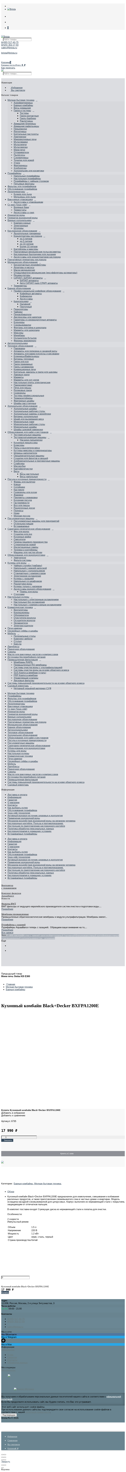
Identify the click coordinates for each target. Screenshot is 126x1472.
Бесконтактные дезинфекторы (30, 264)
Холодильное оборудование (22, 406)
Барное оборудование (19, 288)
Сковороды (20, 393)
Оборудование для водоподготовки (26, 555)
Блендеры (19, 322)
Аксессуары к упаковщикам (28, 202)
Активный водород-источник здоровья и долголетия (35, 815)
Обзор (10, 1191)
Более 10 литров (28, 246)
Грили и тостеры (22, 110)
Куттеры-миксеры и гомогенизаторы (33, 450)
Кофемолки (26, 296)
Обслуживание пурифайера (22, 189)
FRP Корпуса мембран (26, 675)
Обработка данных (17, 1362)
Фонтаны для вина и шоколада (30, 327)
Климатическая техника (20, 607)
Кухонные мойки (22, 536)
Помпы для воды (29, 591)
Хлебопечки (20, 168)
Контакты (13, 805)
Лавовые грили (22, 374)
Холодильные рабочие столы (29, 411)
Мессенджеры (8, 1370)
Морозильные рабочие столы (29, 424)
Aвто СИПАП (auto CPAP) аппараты (39, 283)
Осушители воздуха (24, 620)
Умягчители (20, 557)
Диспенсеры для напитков (27, 317)
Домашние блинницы (25, 123)
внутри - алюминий (45, 938)
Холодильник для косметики (29, 170)
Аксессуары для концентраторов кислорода (37, 257)
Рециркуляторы (22, 275)
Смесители (20, 539)
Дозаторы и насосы (24, 267)
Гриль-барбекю (28, 118)
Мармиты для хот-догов (26, 379)
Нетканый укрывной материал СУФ (32, 688)
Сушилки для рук (23, 534)
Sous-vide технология (19, 813)
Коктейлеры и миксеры (26, 249)
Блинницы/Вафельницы (26, 356)
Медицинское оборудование (23, 262)
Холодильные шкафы (25, 408)
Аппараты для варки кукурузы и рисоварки (36, 353)
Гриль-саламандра (23, 366)
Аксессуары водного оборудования (32, 589)
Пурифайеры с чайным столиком (31, 181)
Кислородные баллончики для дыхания (35, 254)
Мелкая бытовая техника (21, 100)
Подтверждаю (9, 1415)
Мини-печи (19, 149)
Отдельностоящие (23, 523)
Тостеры (24, 113)
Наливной (25, 304)
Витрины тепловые (24, 359)
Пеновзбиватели (22, 314)
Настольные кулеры (18, 597)
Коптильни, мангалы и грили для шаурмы (35, 372)
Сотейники (19, 487)
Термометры (20, 285)
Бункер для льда (23, 194)
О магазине (14, 802)
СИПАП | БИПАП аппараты (28, 278)
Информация (14, 797)
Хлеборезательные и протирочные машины (37, 461)
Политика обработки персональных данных (31, 828)
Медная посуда (22, 515)
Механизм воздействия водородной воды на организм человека (41, 820)
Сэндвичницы (21, 157)
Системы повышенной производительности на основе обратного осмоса (46, 683)
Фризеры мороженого (25, 340)
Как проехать (8, 67)
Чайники (18, 312)
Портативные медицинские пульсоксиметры (37, 251)
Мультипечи (20, 144)
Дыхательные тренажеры (27, 233)
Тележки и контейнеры (25, 549)
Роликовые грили (23, 390)
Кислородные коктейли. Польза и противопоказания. (35, 823)
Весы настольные (29, 474)
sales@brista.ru (9, 47)
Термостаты (20, 210)
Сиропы (12, 651)
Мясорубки (20, 466)
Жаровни (18, 495)
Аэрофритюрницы (23, 102)
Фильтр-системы (22, 560)
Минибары (19, 335)
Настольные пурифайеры (27, 178)
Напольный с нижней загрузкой (30, 568)
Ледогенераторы (16, 191)
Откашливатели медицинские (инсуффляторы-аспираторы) (45, 272)
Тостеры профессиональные (29, 395)
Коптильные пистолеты (26, 134)
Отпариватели (21, 152)
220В (4, 935)
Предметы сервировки (25, 497)
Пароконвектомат (23, 385)
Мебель (12, 633)
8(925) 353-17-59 (9, 45)
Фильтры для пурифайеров (22, 186)
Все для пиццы (22, 505)
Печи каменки (15, 628)
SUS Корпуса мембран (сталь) (30, 672)
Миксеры (18, 332)
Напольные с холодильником (29, 570)
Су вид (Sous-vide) (17, 204)
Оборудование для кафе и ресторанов (28, 432)
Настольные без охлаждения (29, 602)
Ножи (16, 513)
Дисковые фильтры (24, 680)
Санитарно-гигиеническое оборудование (29, 529)
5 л (8, 935)
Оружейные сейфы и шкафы (23, 630)
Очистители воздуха (25, 617)
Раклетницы (26, 121)
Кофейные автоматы (31, 293)
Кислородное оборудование (22, 230)
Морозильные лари (24, 421)
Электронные (21, 225)
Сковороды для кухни (25, 492)
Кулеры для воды (17, 563)
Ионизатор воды (16, 215)
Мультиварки (21, 142)
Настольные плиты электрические (32, 382)
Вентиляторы (21, 610)
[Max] (9, 1376)
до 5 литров (26, 241)
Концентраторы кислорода (28, 236)
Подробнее (7, 909)
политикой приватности (37, 1412)
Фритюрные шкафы (24, 400)
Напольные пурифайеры (27, 176)
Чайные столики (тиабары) (28, 565)
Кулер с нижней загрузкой (36, 935)
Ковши (17, 484)
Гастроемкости (21, 502)
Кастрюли (19, 489)
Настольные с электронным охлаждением (36, 599)
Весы (16, 471)
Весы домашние (22, 108)
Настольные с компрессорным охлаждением (37, 604)
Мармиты (19, 377)
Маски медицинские (24, 270)
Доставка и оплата (17, 794)
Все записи (7, 932)
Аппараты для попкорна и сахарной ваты (35, 351)
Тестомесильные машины (27, 434)
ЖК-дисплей (16, 935)
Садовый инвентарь (18, 685)
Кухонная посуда (23, 500)
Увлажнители (21, 623)
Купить (5, 1292)
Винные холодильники (19, 220)
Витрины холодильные (26, 416)
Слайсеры (19, 463)
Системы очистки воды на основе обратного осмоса (41, 670)
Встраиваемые (21, 526)
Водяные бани (21, 207)
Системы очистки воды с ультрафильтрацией (38, 667)
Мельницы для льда (24, 196)
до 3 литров (26, 238)
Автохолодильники (18, 343)
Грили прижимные (23, 364)
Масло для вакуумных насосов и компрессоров (33, 654)
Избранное (16, 87)
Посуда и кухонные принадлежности (27, 479)
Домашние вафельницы (26, 126)
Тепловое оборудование (20, 346)
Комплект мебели (23, 638)
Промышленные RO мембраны (30, 664)
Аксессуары (26, 298)
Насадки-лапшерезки (31, 440)
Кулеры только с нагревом (28, 586)
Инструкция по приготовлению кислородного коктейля (36, 826)
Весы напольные (29, 476)
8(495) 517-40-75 (9, 42)
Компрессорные (22, 223)
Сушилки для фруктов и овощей (31, 458)
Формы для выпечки (24, 481)
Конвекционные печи (25, 369)
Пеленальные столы (25, 636)
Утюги (17, 162)
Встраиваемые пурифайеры (22, 834)
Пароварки (19, 348)
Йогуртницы (20, 131)
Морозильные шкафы (25, 427)
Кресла (17, 644)
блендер (79, 935)
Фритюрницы (20, 165)
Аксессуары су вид (24, 212)
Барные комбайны (23, 105)
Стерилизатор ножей (25, 544)
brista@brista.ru (9, 53)
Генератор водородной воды (23, 217)
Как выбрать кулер (18, 807)
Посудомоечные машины (21, 518)
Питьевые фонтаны (24, 183)
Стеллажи (19, 594)
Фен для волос (21, 531)
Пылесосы (19, 155)
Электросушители (23, 625)
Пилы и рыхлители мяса (27, 447)
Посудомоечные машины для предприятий (36, 521)
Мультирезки (21, 147)
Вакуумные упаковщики (20, 199)
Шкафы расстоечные (25, 403)
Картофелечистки (23, 468)
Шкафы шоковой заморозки (28, 429)
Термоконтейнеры (23, 398)
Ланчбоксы (13, 646)
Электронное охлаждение (27, 576)
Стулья (18, 641)
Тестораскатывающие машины (30, 437)
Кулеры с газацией (24, 578)
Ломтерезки (20, 136)
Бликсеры (19, 445)
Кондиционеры (21, 612)
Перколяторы (21, 309)
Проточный (26, 306)
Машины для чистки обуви (28, 552)
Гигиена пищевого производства (30, 542)
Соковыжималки (22, 325)
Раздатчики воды (23, 583)
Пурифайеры (14, 173)
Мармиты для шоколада (26, 330)
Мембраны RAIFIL (23, 662)
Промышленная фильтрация (23, 659)
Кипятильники (21, 301)
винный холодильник (24, 938)
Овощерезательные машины (29, 455)
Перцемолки (20, 128)
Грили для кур (21, 361)
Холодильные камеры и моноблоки (32, 413)
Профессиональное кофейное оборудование (37, 291)
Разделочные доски (24, 508)
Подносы (18, 510)
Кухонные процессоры (26, 442)
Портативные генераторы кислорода (27, 259)
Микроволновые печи (25, 139)
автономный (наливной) (62, 935)
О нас (10, 1354)
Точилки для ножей (24, 160)
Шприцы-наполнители (25, 453)
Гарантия (12, 800)
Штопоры (19, 228)
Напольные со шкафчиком (28, 581)
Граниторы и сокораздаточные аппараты (35, 319)
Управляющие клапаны (26, 678)
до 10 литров (26, 244)
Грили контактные (29, 115)
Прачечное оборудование (21, 649)
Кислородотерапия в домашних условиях (29, 831)
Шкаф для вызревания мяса (29, 419)
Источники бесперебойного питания (26, 657)
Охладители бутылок (25, 338)
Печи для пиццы (22, 387)
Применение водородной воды (24, 818)
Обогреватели (21, 615)
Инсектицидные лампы (26, 547)
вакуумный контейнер (95, 935)
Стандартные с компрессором (30, 573)
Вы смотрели (17, 90)
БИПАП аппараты (29, 280)
